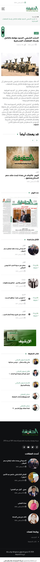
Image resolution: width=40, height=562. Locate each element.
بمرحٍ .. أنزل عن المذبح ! (18, 489)
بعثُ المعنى (22, 503)
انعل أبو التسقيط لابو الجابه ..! (19, 374)
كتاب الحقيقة (32, 541)
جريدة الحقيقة (20, 554)
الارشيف (34, 537)
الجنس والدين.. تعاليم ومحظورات (14, 283)
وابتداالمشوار (25, 385)
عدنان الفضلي (25, 394)
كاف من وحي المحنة (19, 517)
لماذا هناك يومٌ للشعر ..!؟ (21, 408)
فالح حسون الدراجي (23, 371)
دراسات (23, 279)
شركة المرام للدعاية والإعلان (13, 561)
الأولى (37, 172)
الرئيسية (34, 17)
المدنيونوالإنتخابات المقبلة (21, 397)
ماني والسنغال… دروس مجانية (19, 362)
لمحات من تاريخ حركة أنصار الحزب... (13, 314)
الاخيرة (23, 294)
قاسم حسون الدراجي (22, 360)
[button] (37, 140)
